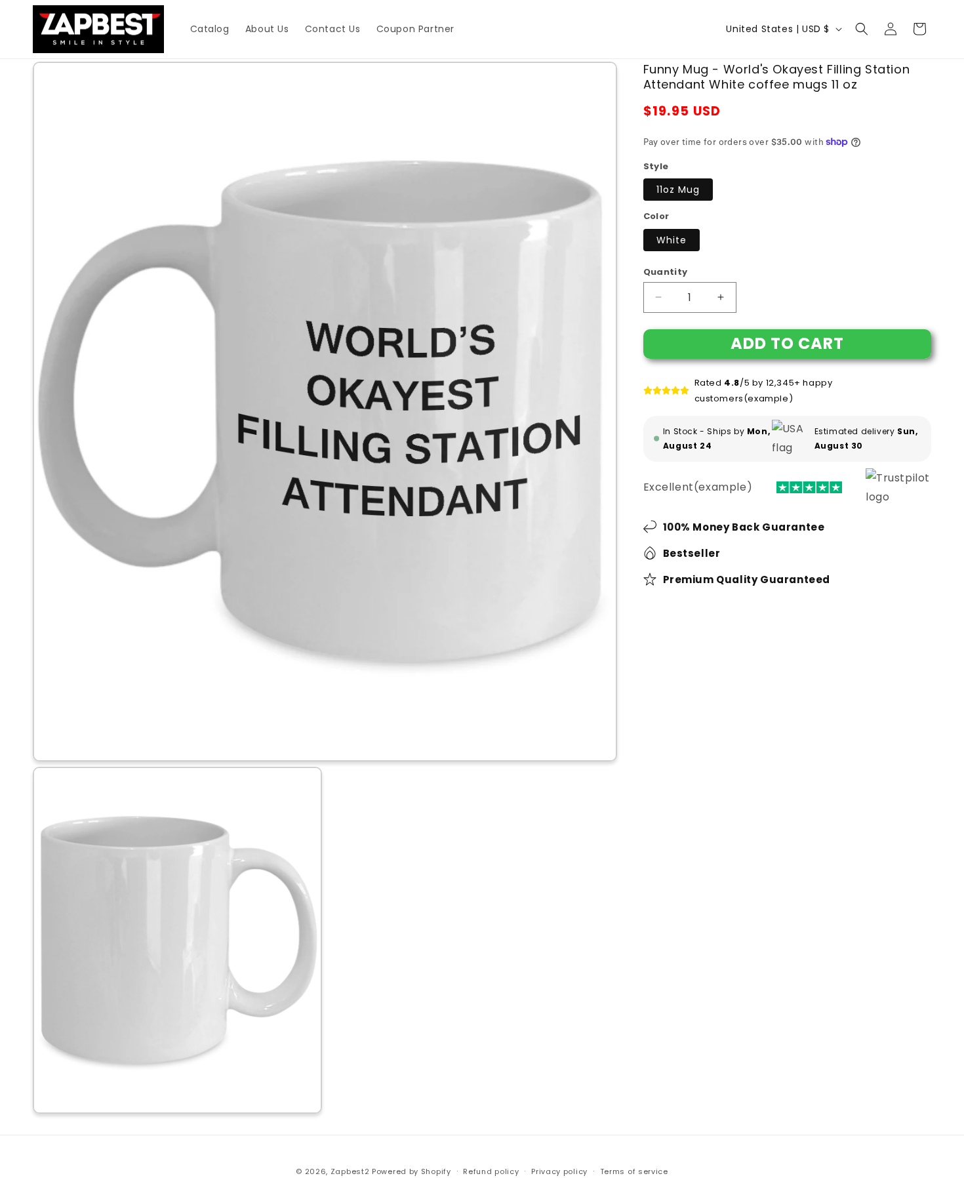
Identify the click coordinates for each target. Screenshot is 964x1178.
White (671, 239)
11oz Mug (678, 189)
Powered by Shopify (411, 1171)
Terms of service (634, 1171)
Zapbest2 (350, 1171)
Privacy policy (559, 1171)
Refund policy (491, 1171)
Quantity (665, 271)
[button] (861, 28)
